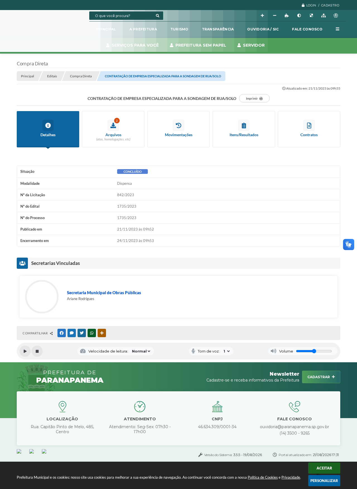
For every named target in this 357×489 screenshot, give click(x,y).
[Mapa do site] (323, 15)
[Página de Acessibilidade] (335, 15)
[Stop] (37, 351)
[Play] (25, 351)
